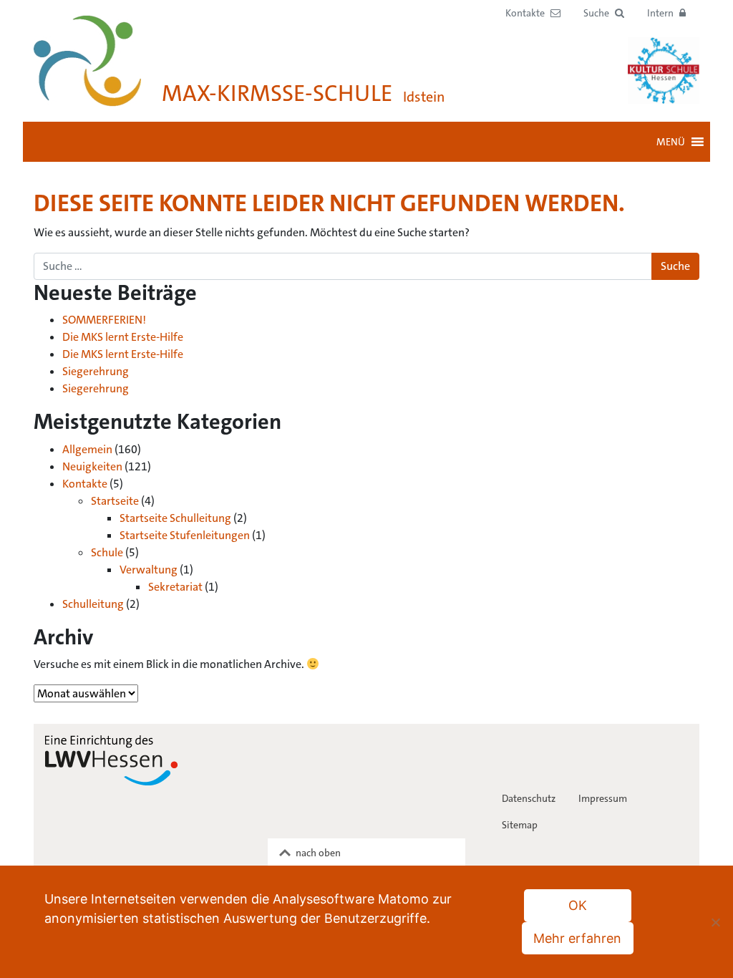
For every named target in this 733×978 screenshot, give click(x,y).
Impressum (602, 798)
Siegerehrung (95, 371)
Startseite (115, 500)
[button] (604, 13)
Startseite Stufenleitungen (185, 535)
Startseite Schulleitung (175, 518)
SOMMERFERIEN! (104, 319)
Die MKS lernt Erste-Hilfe (122, 336)
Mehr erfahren (577, 938)
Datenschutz (528, 798)
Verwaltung (149, 569)
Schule (107, 552)
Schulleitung (93, 603)
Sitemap (520, 824)
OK (577, 905)
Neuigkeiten (92, 466)
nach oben (318, 852)
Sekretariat (175, 586)
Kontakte (84, 483)
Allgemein (87, 449)
